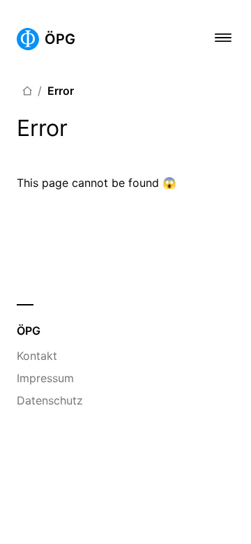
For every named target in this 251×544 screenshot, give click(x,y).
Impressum (45, 378)
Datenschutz (50, 400)
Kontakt (37, 356)
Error (60, 91)
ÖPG (60, 39)
